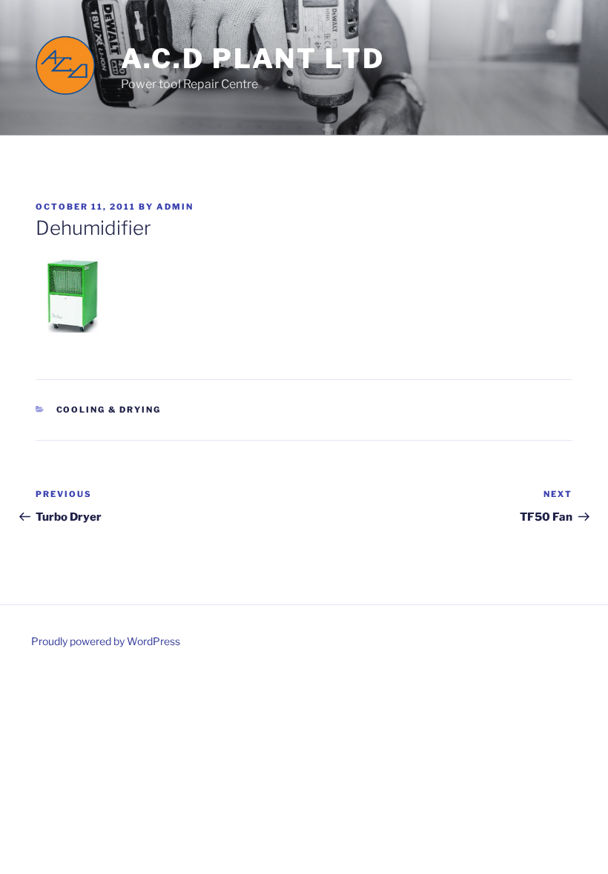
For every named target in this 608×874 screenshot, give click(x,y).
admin (175, 206)
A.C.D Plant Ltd (253, 58)
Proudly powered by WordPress (105, 641)
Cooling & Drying (109, 409)
